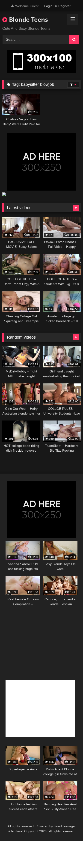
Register (64, 6)
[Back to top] (69, 827)
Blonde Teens (27, 19)
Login (48, 6)
